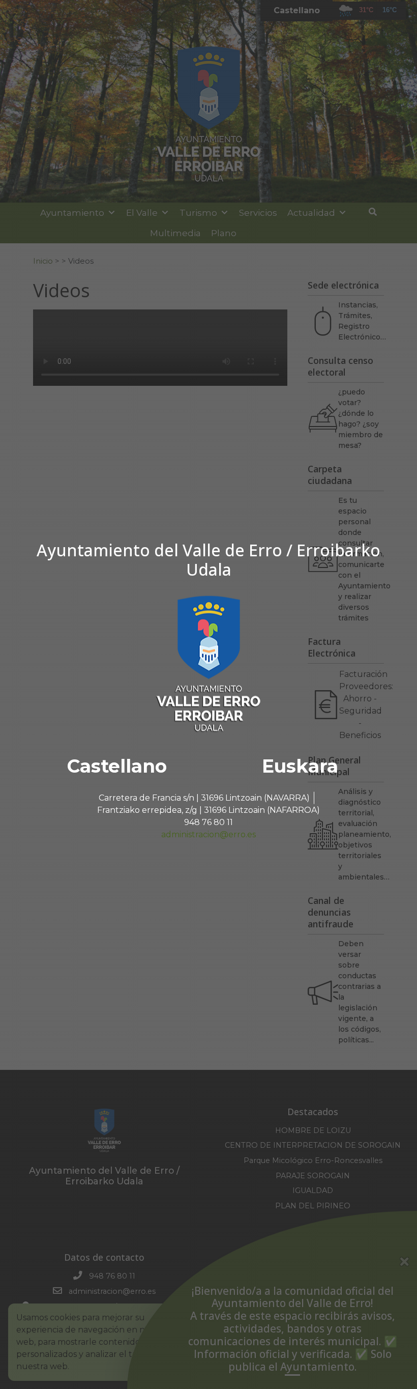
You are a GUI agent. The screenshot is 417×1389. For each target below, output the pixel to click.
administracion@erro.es (208, 834)
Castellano (117, 766)
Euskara (300, 766)
